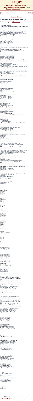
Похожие (19, 17)
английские (20, 7)
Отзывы (13, 17)
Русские (5, 7)
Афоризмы (17, 5)
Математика (16, 22)
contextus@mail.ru (7, 398)
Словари (24, 5)
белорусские (12, 7)
